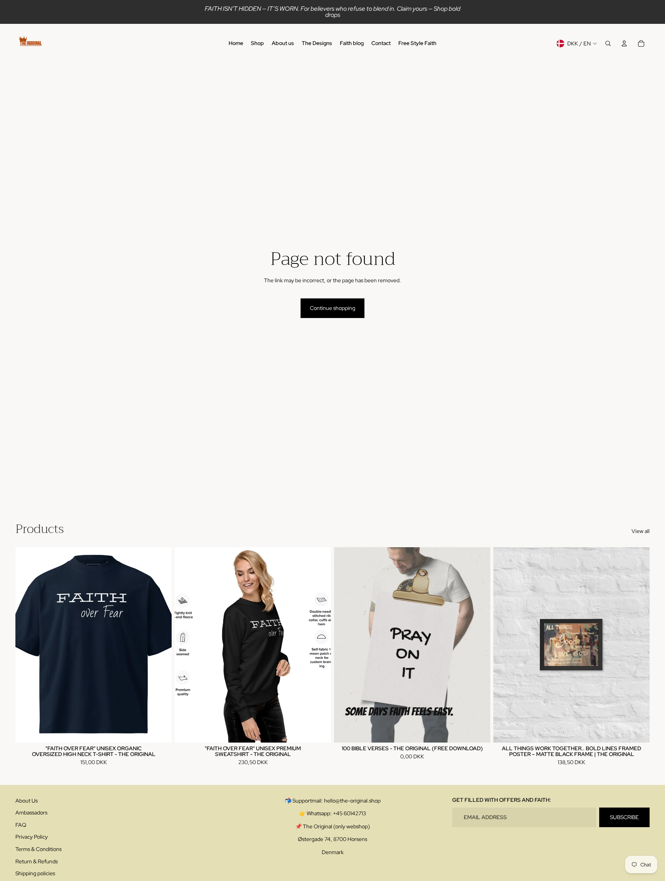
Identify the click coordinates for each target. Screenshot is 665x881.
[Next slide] (160, 644)
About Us (26, 800)
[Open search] (608, 43)
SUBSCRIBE (624, 817)
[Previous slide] (26, 644)
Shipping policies (35, 873)
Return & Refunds (36, 861)
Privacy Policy (31, 836)
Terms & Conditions (38, 849)
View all (641, 531)
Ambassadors (31, 812)
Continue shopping (332, 308)
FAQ (20, 824)
